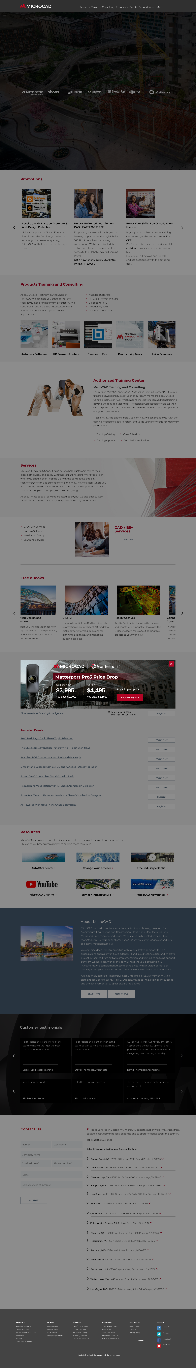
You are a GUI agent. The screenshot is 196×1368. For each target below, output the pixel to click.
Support (143, 7)
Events (133, 7)
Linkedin (166, 1327)
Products (85, 7)
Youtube (166, 1345)
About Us (154, 7)
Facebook (167, 1339)
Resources (122, 7)
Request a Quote (130, 698)
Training (96, 7)
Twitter (166, 1333)
